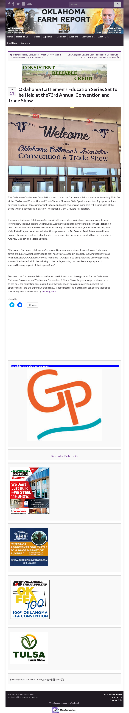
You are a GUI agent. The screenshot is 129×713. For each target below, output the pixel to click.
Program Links (115, 700)
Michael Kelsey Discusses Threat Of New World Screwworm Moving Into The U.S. (35, 56)
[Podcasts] (29, 3)
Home (10, 36)
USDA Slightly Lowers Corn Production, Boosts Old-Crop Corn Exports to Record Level (93, 56)
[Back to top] (122, 706)
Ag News (47, 36)
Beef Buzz (12, 43)
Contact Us (117, 697)
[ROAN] (9, 3)
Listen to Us (22, 36)
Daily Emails (87, 36)
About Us (103, 36)
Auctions (73, 36)
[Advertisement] (64, 334)
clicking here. (49, 291)
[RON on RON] (18, 3)
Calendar (61, 36)
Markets (36, 36)
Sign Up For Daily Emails (64, 455)
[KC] (13, 3)
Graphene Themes (30, 697)
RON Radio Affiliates (113, 694)
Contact (24, 43)
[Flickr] (23, 3)
